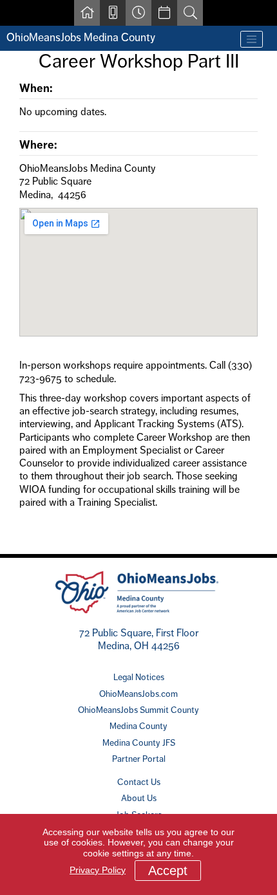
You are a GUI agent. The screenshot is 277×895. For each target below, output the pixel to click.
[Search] (190, 13)
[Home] (87, 13)
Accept (167, 870)
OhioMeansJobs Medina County (80, 37)
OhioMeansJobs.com (138, 693)
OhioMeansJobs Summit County (138, 710)
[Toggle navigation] (251, 39)
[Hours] (138, 13)
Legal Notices (138, 677)
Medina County (138, 726)
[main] (138, 293)
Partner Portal (139, 758)
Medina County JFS (138, 742)
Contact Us (138, 782)
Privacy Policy (98, 870)
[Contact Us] (112, 13)
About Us (139, 798)
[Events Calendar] (164, 13)
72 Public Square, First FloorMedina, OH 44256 (138, 639)
